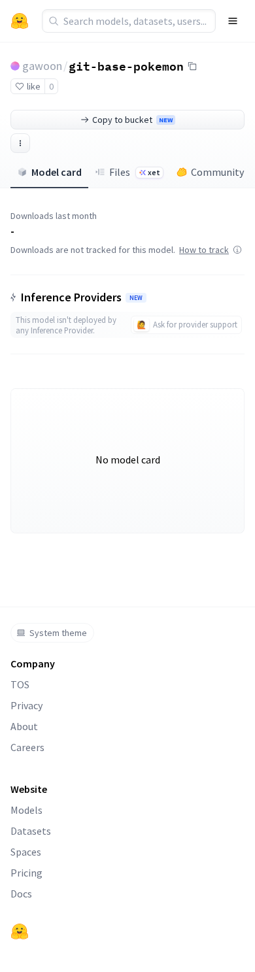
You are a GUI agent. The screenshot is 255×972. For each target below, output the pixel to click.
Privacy (26, 705)
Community (217, 171)
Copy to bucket (132, 120)
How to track (204, 250)
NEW (136, 298)
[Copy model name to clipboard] (192, 66)
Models (26, 809)
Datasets (30, 830)
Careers (27, 747)
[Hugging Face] (19, 931)
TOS (19, 684)
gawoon (42, 65)
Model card (56, 171)
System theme (58, 633)
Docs (21, 893)
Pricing (26, 872)
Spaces (25, 851)
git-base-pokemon (126, 65)
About (24, 726)
